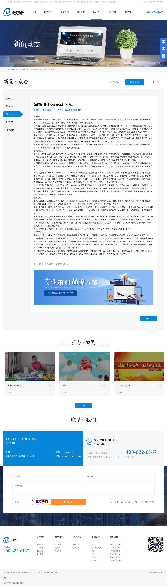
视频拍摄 (102, 63)
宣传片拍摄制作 (115, 545)
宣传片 (9, 98)
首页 (34, 12)
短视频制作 (86, 63)
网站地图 (152, 2)
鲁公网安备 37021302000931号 (13, 583)
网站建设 (153, 573)
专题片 (32, 69)
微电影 (93, 557)
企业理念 (40, 548)
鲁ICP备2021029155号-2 (52, 573)
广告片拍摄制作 (115, 554)
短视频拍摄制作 (115, 560)
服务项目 (145, 2)
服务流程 (40, 554)
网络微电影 (114, 557)
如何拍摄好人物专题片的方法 (45, 69)
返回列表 (149, 319)
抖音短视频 (119, 63)
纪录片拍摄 (128, 63)
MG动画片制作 (115, 551)
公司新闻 (114, 82)
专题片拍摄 (137, 63)
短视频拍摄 (76, 63)
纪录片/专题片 (96, 548)
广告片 (9, 122)
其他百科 (10, 129)
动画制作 (110, 63)
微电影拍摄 (156, 63)
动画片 (93, 551)
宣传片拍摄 (57, 63)
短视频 (93, 560)
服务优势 (40, 551)
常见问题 (154, 82)
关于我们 (113, 12)
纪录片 (9, 106)
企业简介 (40, 545)
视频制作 (94, 63)
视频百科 (25, 69)
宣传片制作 (67, 63)
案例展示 (64, 12)
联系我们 (159, 2)
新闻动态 (97, 12)
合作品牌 (76, 548)
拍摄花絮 (81, 12)
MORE (83, 405)
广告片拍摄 (147, 63)
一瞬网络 (160, 573)
